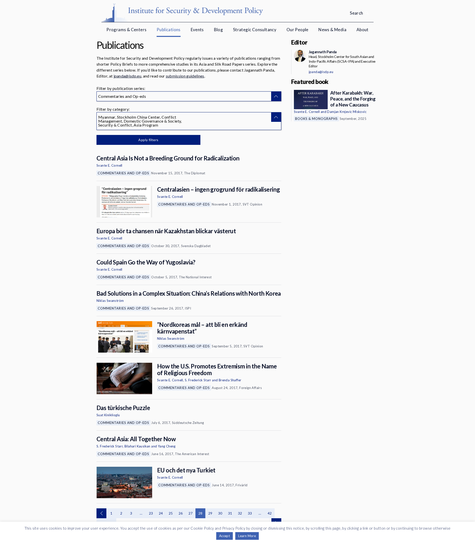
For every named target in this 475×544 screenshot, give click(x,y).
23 (151, 513)
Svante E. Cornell (109, 165)
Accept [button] (224, 536)
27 (191, 513)
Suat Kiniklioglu (108, 415)
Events (197, 29)
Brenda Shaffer (230, 380)
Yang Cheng (167, 446)
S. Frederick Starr (198, 380)
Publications (169, 29)
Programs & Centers (126, 29)
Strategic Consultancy (254, 29)
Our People (297, 29)
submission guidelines (185, 76)
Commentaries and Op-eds (123, 173)
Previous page (101, 513)
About (362, 29)
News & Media (332, 29)
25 (171, 513)
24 (161, 513)
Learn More (247, 536)
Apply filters (148, 140)
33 (250, 513)
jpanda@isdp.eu (127, 76)
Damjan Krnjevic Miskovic (346, 112)
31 (230, 513)
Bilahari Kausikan (137, 446)
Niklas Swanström (110, 301)
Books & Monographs (316, 119)
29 (210, 513)
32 (240, 513)
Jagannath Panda (323, 52)
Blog (218, 29)
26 (181, 513)
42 (270, 513)
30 (220, 513)
